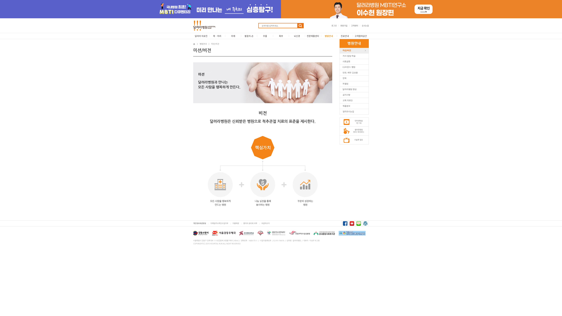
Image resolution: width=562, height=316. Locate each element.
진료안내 (345, 36)
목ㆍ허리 (217, 36)
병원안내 (329, 36)
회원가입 (343, 25)
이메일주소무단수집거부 (219, 223)
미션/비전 (347, 50)
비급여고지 (266, 223)
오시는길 (365, 25)
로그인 (334, 25)
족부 (281, 36)
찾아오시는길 (348, 112)
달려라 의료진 (201, 36)
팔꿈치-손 (249, 36)
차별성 (345, 84)
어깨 (233, 36)
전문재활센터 (313, 36)
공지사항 (346, 95)
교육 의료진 (348, 100)
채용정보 (346, 106)
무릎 (265, 36)
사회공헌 (346, 62)
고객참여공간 (361, 36)
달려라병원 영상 (350, 89)
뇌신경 (297, 36)
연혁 (344, 78)
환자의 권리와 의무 (250, 223)
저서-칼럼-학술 (349, 56)
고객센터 (354, 25)
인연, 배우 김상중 (350, 73)
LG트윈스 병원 (349, 67)
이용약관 (236, 223)
